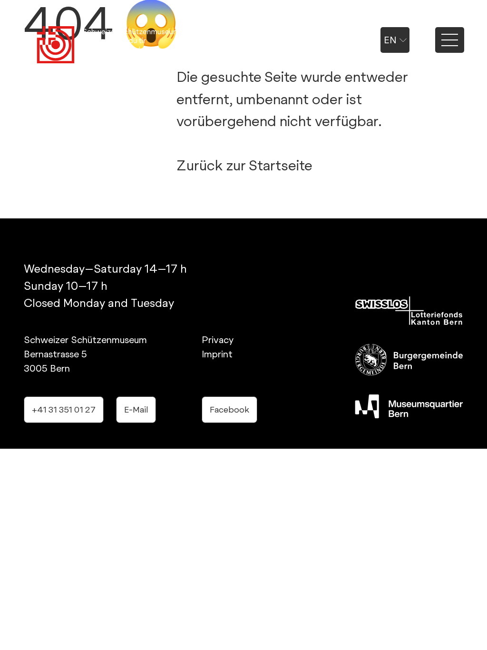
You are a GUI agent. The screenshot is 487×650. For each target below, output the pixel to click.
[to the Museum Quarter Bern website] (409, 406)
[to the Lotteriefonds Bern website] (409, 310)
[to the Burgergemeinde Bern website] (409, 359)
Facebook (229, 409)
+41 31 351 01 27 (64, 409)
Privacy (218, 339)
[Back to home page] (108, 45)
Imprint (217, 354)
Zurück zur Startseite (244, 165)
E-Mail (136, 409)
